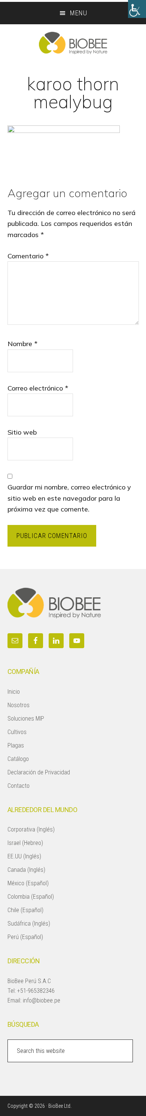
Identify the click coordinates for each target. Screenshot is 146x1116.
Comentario (28, 256)
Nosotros (18, 705)
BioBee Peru (73, 43)
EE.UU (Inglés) (24, 856)
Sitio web (22, 432)
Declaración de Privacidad (38, 772)
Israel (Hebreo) (25, 842)
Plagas (15, 745)
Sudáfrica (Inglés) (28, 923)
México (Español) (28, 883)
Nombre (22, 343)
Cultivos (17, 732)
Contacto (18, 785)
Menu (78, 13)
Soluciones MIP (25, 718)
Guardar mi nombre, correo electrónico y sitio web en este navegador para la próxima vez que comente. (69, 498)
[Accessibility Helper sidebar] (137, 9)
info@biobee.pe (41, 1000)
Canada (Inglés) (26, 869)
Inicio (13, 691)
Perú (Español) (25, 937)
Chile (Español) (25, 910)
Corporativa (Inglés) (31, 829)
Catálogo (18, 758)
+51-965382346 (36, 990)
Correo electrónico (37, 388)
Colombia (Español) (30, 896)
